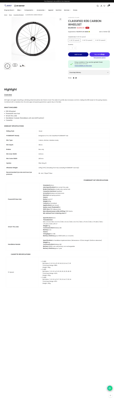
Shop (10, 15)
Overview (8, 95)
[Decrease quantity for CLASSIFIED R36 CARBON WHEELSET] (69, 48)
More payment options (100, 57)
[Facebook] (74, 78)
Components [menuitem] (28, 10)
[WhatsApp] (76, 78)
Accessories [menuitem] (40, 10)
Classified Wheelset (19, 15)
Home (5, 15)
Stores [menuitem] (75, 10)
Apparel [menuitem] (50, 10)
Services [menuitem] (66, 10)
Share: (70, 77)
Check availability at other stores (83, 65)
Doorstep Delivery (75, 72)
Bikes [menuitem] (19, 10)
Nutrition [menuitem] (59, 10)
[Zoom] (60, 19)
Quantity (70, 44)
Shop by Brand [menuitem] (9, 10)
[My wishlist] (104, 6)
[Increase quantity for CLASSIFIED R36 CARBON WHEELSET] (75, 48)
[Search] (97, 5)
